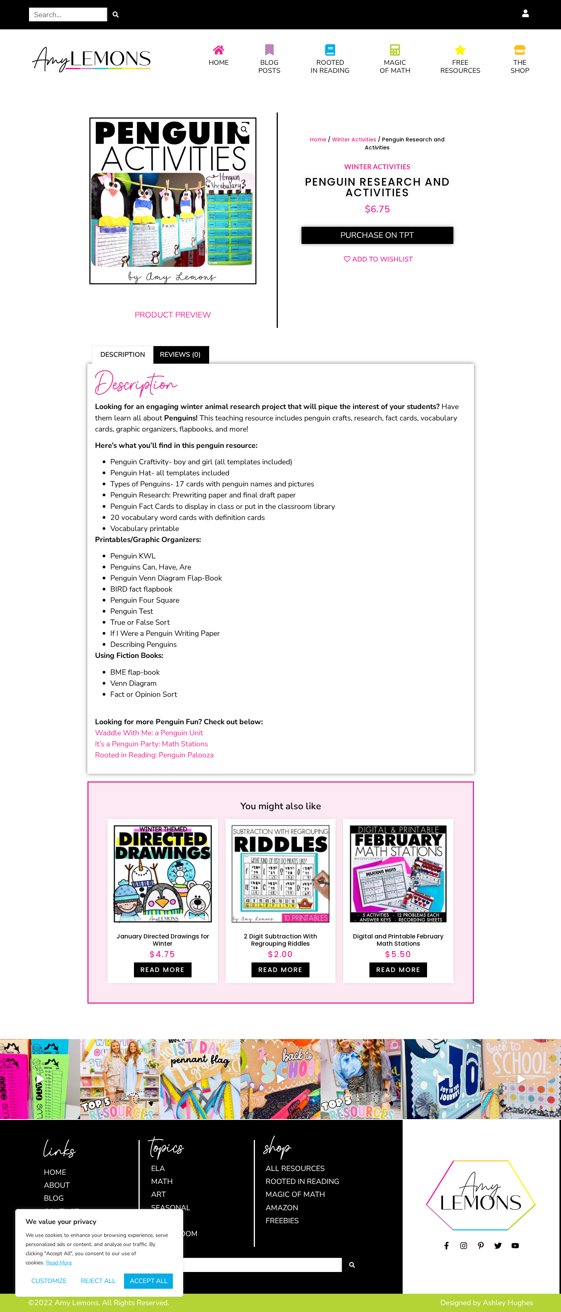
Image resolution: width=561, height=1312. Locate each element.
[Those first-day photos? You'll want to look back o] (200, 1079)
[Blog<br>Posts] (269, 50)
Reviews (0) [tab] (180, 354)
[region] (99, 1253)
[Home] (218, 50)
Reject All (98, 1281)
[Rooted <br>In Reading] (330, 50)
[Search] (115, 14)
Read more (162, 969)
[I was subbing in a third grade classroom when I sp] (40, 1079)
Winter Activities (354, 139)
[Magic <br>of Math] (395, 50)
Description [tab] (122, 354)
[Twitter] (498, 1245)
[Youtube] (515, 1245)
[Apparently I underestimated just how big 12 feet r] (441, 1079)
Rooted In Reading (330, 66)
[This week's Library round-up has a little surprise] (120, 1079)
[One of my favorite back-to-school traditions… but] (521, 1079)
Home (219, 62)
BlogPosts (269, 66)
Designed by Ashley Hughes (486, 1303)
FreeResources (460, 66)
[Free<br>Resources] (460, 50)
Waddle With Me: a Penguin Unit (149, 733)
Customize (49, 1281)
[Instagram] (463, 1245)
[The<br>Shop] (520, 50)
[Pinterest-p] (480, 1245)
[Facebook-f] (446, 1245)
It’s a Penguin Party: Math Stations (151, 744)
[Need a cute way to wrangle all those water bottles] (361, 1079)
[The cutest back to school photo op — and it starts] (280, 1079)
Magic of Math (395, 66)
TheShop (520, 66)
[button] (244, 129)
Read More (59, 1262)
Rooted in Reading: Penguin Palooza (154, 755)
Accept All (149, 1281)
